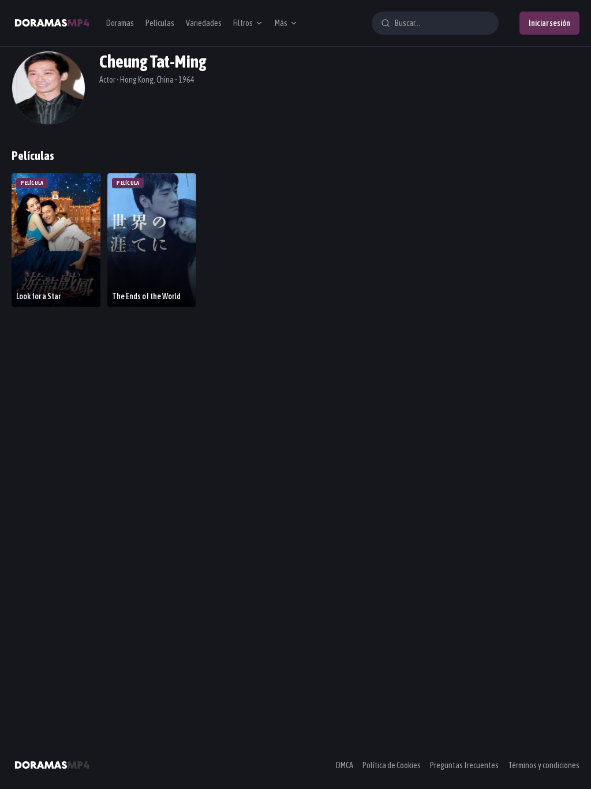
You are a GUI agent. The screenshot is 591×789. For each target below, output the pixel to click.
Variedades (204, 23)
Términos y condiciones (543, 765)
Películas (159, 23)
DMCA (344, 765)
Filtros (243, 23)
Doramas (120, 23)
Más (281, 23)
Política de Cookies (391, 765)
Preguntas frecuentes (464, 765)
